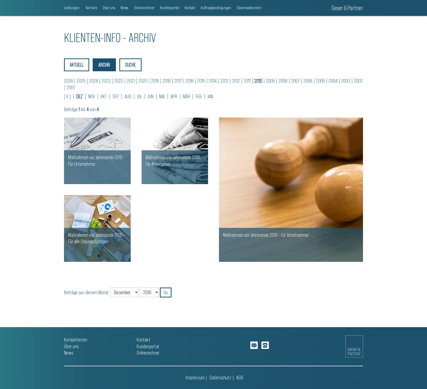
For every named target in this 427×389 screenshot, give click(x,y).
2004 (333, 81)
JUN (150, 96)
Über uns (109, 7)
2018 (167, 81)
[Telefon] (265, 345)
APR (174, 96)
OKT (104, 96)
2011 (247, 81)
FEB (199, 96)
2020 (142, 81)
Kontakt (190, 7)
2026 (68, 81)
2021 (131, 81)
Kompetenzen (75, 340)
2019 (155, 81)
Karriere (91, 7)
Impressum (195, 377)
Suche (130, 65)
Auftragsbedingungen (216, 7)
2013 (224, 81)
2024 (93, 81)
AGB (239, 377)
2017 (178, 81)
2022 (118, 81)
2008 (282, 81)
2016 (189, 81)
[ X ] (67, 96)
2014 (213, 81)
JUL (139, 96)
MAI (162, 96)
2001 (71, 87)
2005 (320, 81)
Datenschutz (220, 377)
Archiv (104, 65)
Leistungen (71, 7)
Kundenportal (169, 7)
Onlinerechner (144, 7)
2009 (270, 81)
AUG (128, 96)
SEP (115, 96)
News (124, 7)
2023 (106, 81)
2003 (345, 81)
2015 (201, 81)
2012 (236, 81)
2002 (358, 81)
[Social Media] (254, 345)
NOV (91, 96)
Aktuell (77, 65)
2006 (307, 81)
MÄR (186, 96)
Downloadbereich (249, 7)
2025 (81, 81)
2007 (295, 81)
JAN (210, 96)
